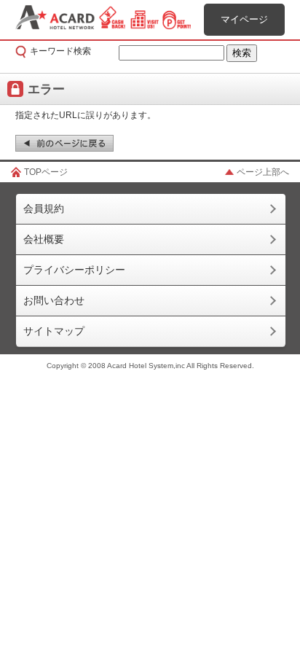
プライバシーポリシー (74, 270)
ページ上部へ (263, 172)
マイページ (244, 19)
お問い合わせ (53, 300)
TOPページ (46, 172)
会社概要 (43, 239)
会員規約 (43, 208)
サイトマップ (53, 331)
